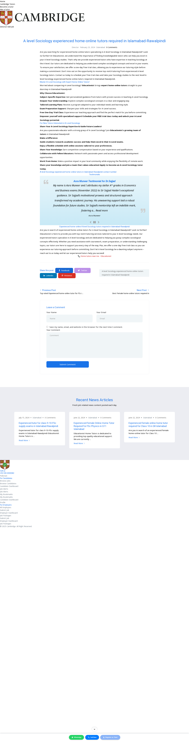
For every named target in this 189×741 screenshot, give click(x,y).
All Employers (5, 507)
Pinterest (68, 275)
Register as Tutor (111, 737)
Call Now (93, 737)
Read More (23, 440)
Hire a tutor (5, 9)
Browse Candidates (8, 483)
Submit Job (4, 510)
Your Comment (53, 330)
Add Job (10, 26)
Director (3, 26)
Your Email (101, 312)
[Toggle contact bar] (94, 729)
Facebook (65, 270)
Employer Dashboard (9, 513)
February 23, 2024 (87, 47)
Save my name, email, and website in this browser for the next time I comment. (86, 327)
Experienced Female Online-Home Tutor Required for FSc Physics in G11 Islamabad (94, 426)
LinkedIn (49, 275)
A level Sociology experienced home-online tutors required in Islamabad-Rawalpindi (122, 273)
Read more (102, 210)
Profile (2, 502)
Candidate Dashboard (9, 486)
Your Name (51, 312)
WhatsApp (77, 737)
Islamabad (100, 47)
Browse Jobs (5, 481)
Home (2, 1)
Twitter (83, 270)
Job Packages (5, 515)
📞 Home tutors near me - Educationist (94, 256)
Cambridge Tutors (7, 4)
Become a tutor (6, 7)
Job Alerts (4, 489)
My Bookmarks (6, 494)
